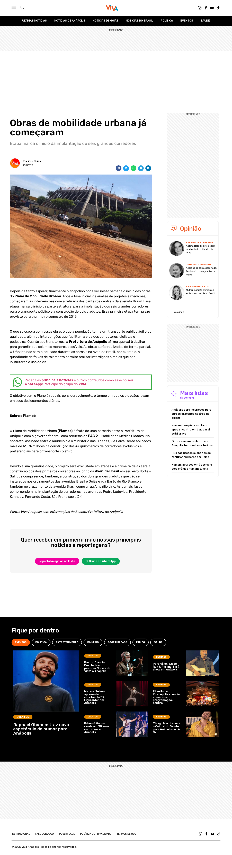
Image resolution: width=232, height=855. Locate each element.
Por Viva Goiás (32, 161)
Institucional (21, 833)
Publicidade (67, 833)
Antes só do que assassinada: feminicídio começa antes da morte (201, 271)
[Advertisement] (116, 76)
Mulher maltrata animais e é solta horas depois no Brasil (200, 292)
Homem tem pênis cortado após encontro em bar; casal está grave (191, 429)
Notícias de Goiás (105, 20)
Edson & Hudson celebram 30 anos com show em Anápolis (96, 728)
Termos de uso (126, 833)
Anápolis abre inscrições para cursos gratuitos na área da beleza (191, 413)
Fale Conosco (44, 833)
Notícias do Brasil (139, 20)
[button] (118, 168)
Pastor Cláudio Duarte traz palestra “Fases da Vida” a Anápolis (97, 667)
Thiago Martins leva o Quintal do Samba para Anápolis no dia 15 (167, 728)
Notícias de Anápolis (69, 20)
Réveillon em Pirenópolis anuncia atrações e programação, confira (166, 697)
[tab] (21, 642)
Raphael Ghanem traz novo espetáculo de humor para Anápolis (41, 729)
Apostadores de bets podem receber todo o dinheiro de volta (200, 249)
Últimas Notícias (34, 20)
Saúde (205, 20)
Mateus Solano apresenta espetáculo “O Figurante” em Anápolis (94, 697)
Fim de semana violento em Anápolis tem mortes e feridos (192, 443)
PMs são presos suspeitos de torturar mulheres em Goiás (191, 455)
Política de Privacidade (95, 833)
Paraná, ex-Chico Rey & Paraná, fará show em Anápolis (166, 666)
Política (167, 20)
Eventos (186, 20)
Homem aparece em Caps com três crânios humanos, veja (192, 466)
